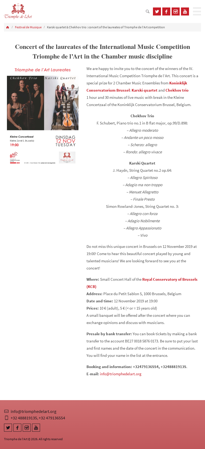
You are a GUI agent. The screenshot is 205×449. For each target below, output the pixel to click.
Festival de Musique (28, 27)
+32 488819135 (24, 417)
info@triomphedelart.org (120, 373)
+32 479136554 (52, 417)
